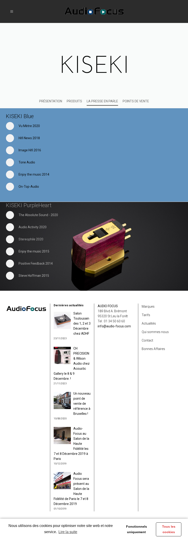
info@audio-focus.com (114, 326)
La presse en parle (102, 101)
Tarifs (146, 315)
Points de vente (136, 101)
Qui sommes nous (155, 332)
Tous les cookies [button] (168, 529)
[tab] (63, 126)
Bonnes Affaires (153, 349)
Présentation (50, 101)
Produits (74, 101)
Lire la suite (67, 532)
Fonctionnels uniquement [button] (136, 529)
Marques (148, 306)
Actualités (149, 323)
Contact (147, 340)
